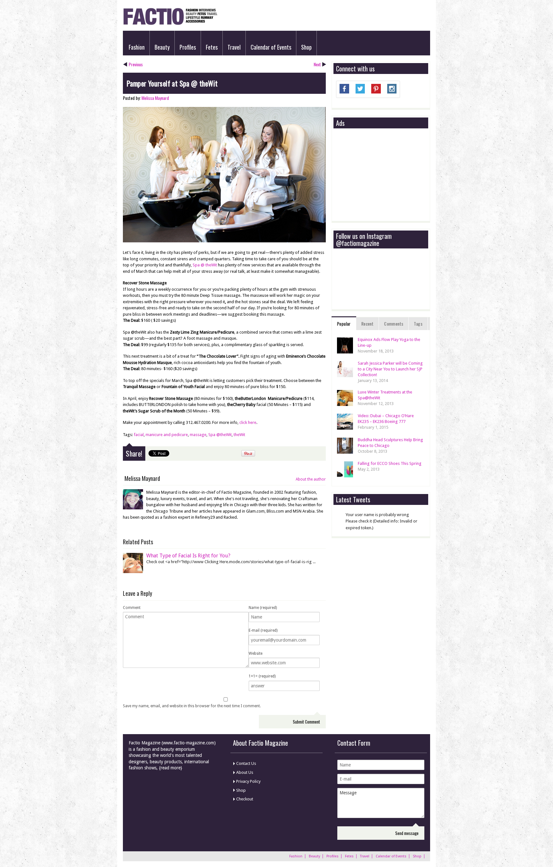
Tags (418, 323)
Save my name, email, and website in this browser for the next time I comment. (192, 706)
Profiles (188, 47)
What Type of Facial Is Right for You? (188, 556)
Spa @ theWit (205, 265)
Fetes (212, 47)
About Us (244, 772)
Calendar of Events (271, 47)
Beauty (162, 47)
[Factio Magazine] (170, 23)
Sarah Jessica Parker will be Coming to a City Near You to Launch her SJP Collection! (390, 369)
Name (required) (263, 607)
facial (139, 434)
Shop (306, 47)
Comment (131, 607)
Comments (393, 323)
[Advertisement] (384, 175)
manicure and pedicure (167, 434)
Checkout (244, 799)
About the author (311, 479)
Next (317, 64)
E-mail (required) (263, 630)
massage (198, 434)
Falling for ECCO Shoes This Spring (389, 463)
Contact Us (246, 763)
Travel (234, 47)
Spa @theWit (220, 434)
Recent (367, 323)
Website (255, 653)
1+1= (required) (262, 676)
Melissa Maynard (155, 97)
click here (247, 422)
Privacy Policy (248, 781)
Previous (136, 64)
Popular (344, 323)
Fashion (137, 47)
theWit (239, 434)
